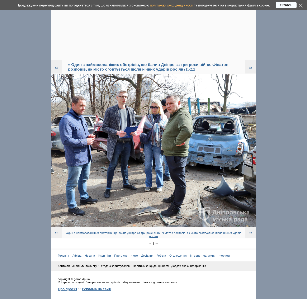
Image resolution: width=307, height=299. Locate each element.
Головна (63, 255)
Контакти (64, 265)
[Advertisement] (153, 30)
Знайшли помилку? (85, 265)
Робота (161, 255)
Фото (134, 255)
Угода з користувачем (115, 265)
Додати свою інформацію (188, 265)
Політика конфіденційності (151, 265)
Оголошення (178, 255)
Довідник (147, 255)
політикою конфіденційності (171, 5)
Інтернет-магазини (203, 255)
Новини (90, 255)
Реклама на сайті (96, 289)
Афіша (76, 255)
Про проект (67, 289)
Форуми (224, 255)
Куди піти (104, 255)
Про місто (121, 255)
